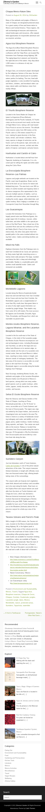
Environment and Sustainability (25, 589)
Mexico (8, 592)
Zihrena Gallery (10, 781)
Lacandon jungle (12, 600)
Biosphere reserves (13, 594)
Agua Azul (28, 592)
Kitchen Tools (9, 760)
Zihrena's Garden (11, 2)
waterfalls (26, 605)
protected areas (27, 603)
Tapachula (18, 605)
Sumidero (9, 605)
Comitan (16, 597)
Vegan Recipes (10, 776)
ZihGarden (33, 15)
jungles (32, 597)
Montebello (10, 603)
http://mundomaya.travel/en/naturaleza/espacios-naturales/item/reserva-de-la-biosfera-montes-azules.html (24, 567)
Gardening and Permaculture (15, 758)
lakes (21, 600)
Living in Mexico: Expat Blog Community (19, 641)
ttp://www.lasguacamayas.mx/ (21, 583)
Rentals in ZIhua (10, 636)
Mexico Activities (11, 768)
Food (6, 755)
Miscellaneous (10, 771)
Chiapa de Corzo (27, 594)
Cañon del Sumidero (13, 466)
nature (17, 603)
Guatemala (24, 597)
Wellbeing (8, 778)
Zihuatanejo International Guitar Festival (19, 628)
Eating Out (8, 750)
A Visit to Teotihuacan (12, 613)
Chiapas (9, 597)
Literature (8, 763)
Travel (14, 592)
